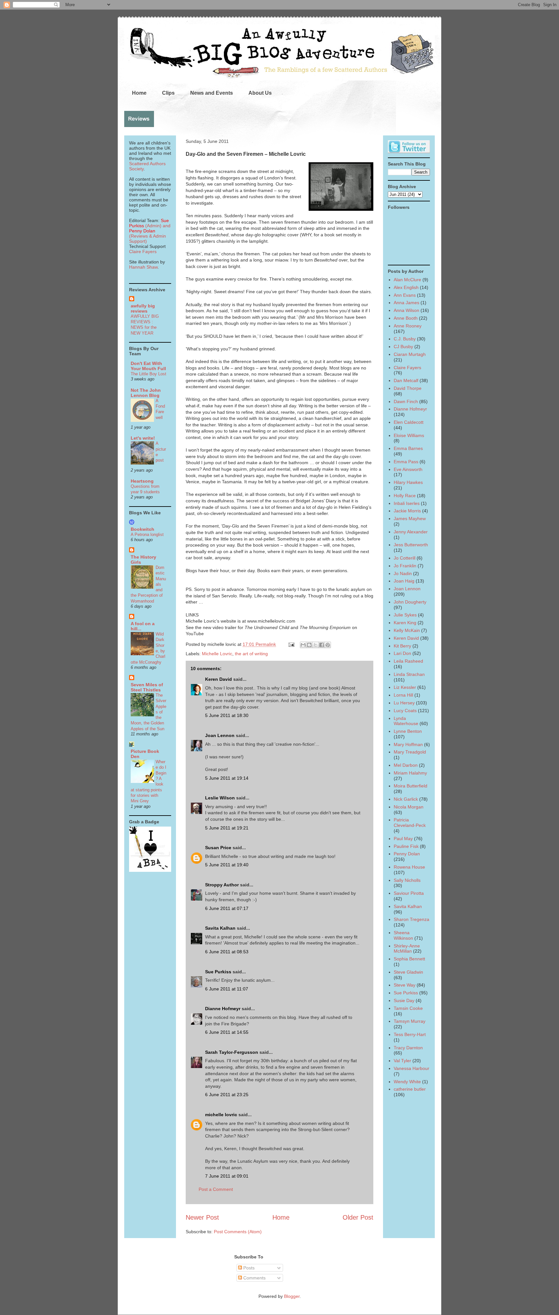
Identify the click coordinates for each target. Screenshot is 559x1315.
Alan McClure (407, 279)
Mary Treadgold (410, 751)
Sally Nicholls (407, 880)
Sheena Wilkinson (403, 935)
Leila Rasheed (408, 661)
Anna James (406, 302)
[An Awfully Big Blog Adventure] (150, 870)
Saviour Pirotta (409, 893)
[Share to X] (315, 645)
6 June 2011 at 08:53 (226, 951)
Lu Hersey (404, 702)
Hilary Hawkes (408, 482)
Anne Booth (406, 318)
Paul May (403, 838)
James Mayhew (410, 518)
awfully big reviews (143, 308)
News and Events (211, 93)
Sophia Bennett (409, 958)
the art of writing (251, 653)
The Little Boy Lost (148, 373)
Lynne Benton (408, 731)
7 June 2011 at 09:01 (226, 1176)
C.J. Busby (405, 338)
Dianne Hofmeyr (222, 1008)
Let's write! (143, 438)
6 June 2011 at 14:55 (226, 1032)
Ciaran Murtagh (410, 354)
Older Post (358, 1217)
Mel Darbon (406, 765)
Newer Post (202, 1217)
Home (139, 93)
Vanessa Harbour (411, 1068)
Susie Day (404, 1000)
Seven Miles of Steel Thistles (147, 687)
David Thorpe (408, 388)
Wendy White (407, 1081)
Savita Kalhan (220, 928)
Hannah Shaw (143, 267)
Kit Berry (402, 645)
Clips (168, 93)
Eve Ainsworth (408, 469)
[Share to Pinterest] (327, 645)
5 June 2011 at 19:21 (226, 827)
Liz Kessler (405, 687)
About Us (260, 93)
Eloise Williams (409, 435)
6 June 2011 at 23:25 (226, 1094)
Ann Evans (405, 295)
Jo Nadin (403, 573)
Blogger (292, 1296)
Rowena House (409, 867)
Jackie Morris (407, 510)
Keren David (218, 679)
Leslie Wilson (220, 797)
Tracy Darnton (408, 1047)
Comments (254, 1277)
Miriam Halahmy (410, 772)
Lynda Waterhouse (406, 721)
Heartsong (142, 481)
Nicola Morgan (408, 806)
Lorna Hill (403, 695)
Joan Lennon (220, 735)
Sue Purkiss (218, 971)
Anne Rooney (408, 325)
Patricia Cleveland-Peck (410, 822)
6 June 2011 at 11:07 (226, 988)
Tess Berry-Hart (410, 1034)
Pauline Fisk (406, 846)
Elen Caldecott (408, 422)
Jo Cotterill (404, 558)
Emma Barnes (408, 448)
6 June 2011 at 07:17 (226, 908)
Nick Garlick (406, 799)
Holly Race (405, 495)
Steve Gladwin (408, 972)
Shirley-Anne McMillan (407, 948)
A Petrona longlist (147, 534)
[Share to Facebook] (321, 645)
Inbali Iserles (407, 503)
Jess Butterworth (411, 544)
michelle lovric (221, 1114)
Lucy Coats (405, 710)
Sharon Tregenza (411, 919)
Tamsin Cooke (408, 1008)
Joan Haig (404, 580)
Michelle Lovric (217, 653)
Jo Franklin (405, 565)
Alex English (406, 287)
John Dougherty (410, 601)
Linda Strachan (409, 674)
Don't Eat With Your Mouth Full (148, 366)
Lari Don (402, 653)
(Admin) (149, 223)
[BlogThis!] (309, 645)
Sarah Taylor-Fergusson (231, 1052)
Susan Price (218, 847)
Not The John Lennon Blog (146, 393)
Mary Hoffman (408, 744)
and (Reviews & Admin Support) (149, 233)
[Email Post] (291, 644)
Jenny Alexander (411, 531)
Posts (248, 1267)
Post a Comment (216, 1189)
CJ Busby (403, 346)
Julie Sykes (405, 614)
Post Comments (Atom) (238, 1231)
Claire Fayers (143, 251)
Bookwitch (142, 529)
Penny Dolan (407, 853)
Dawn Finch (406, 401)
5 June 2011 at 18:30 (226, 715)
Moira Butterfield (410, 785)
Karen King (405, 622)
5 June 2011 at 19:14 (226, 778)
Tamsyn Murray (409, 1021)
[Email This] (303, 645)
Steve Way (404, 985)
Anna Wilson (406, 310)
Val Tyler (402, 1060)
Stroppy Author (222, 884)
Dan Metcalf (406, 380)
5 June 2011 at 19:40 (226, 864)
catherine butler (410, 1089)
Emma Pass (406, 461)
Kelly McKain (407, 630)
